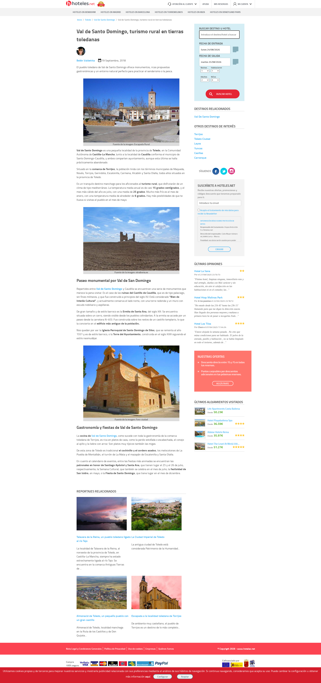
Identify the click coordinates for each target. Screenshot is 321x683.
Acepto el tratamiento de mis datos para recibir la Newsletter (218, 212)
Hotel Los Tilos (202, 323)
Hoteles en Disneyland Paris (225, 12)
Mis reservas (221, 4)
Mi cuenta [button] (243, 4)
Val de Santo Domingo (104, 436)
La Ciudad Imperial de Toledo (147, 537)
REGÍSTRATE (222, 383)
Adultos (204, 76)
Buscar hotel (224, 94)
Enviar (219, 249)
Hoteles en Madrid (111, 12)
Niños (213, 76)
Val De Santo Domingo (104, 19)
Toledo (88, 19)
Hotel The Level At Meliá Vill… (223, 444)
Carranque (200, 157)
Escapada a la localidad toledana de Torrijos (156, 616)
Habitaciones (216, 67)
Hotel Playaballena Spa (219, 420)
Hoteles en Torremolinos (169, 12)
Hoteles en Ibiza (196, 12)
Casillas (198, 153)
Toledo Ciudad (202, 139)
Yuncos (198, 148)
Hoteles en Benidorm (84, 12)
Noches (204, 67)
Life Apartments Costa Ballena (223, 408)
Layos (197, 143)
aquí (147, 676)
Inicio (79, 19)
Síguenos (205, 171)
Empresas (150, 648)
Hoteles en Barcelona (138, 12)
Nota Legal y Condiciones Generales (84, 648)
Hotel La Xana (202, 271)
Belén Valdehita (86, 60)
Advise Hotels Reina (218, 432)
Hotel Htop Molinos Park (208, 297)
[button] (160, 341)
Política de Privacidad (114, 648)
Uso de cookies (135, 648)
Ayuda (205, 4)
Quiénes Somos (166, 648)
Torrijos (198, 134)
